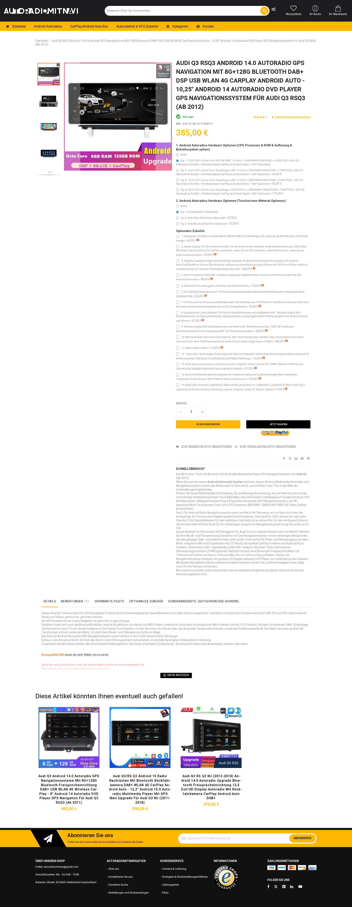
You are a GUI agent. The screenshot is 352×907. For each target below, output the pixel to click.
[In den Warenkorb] (59, 743)
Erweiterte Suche (118, 885)
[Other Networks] (308, 459)
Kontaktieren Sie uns (121, 877)
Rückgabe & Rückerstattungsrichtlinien (185, 877)
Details (50, 601)
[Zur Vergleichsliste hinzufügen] (78, 743)
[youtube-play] (300, 887)
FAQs (165, 893)
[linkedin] (292, 887)
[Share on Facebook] (284, 459)
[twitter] (276, 887)
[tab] (50, 602)
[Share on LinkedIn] (296, 459)
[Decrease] (180, 412)
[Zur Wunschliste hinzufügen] (69, 743)
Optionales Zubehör (146, 601)
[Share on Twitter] (290, 459)
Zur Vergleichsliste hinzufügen (268, 446)
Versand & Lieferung (174, 869)
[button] (72, 117)
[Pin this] (302, 459)
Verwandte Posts (109, 601)
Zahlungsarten (170, 885)
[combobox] (187, 11)
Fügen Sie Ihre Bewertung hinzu (292, 117)
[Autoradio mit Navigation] (40, 11)
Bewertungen (74, 601)
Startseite (41, 41)
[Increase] (202, 412)
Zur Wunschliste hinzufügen (206, 446)
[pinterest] (284, 887)
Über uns (114, 869)
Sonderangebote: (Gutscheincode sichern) (203, 601)
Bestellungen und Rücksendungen (129, 893)
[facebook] (268, 887)
